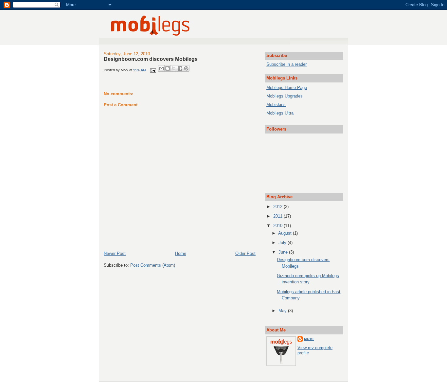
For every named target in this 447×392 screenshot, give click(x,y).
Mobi (309, 339)
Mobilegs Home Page (286, 87)
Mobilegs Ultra (280, 113)
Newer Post (115, 253)
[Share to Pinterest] (186, 68)
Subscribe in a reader (286, 64)
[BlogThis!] (167, 68)
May (283, 310)
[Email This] (161, 68)
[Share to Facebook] (180, 68)
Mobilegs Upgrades (284, 96)
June (283, 252)
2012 (278, 206)
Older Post (245, 253)
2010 (278, 225)
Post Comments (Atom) (152, 265)
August (285, 233)
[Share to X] (173, 68)
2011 (278, 216)
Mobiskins (276, 104)
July (283, 242)
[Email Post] (152, 70)
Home (180, 253)
